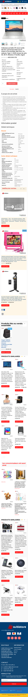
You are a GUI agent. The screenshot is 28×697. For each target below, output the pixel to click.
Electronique (6, 4)
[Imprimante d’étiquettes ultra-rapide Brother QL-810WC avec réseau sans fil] (21, 431)
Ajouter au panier (3, 13)
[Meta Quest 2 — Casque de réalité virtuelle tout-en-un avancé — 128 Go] (21, 590)
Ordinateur (11, 4)
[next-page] (4, 310)
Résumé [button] (3, 131)
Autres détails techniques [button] (9, 156)
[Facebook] (8, 638)
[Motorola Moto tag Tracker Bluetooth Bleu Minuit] (21, 563)
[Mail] (15, 638)
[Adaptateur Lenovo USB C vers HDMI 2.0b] (25, 8)
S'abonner (14, 683)
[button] (20, 1)
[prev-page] (2, 310)
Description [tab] (12, 89)
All (20, 188)
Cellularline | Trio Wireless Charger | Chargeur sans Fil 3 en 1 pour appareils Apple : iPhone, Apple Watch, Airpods (7, 573)
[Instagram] (12, 638)
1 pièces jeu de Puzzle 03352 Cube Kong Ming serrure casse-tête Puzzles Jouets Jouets (6, 505)
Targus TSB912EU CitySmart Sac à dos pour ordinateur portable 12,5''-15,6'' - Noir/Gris (6, 343)
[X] (19, 638)
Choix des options (17, 13)
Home (2, 4)
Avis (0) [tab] (16, 89)
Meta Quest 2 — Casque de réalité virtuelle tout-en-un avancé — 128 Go (21, 599)
